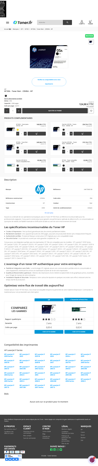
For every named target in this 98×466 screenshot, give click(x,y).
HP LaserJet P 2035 (86, 355)
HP (81, 429)
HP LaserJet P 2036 (24, 361)
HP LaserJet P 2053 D (9, 368)
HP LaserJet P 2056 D (40, 380)
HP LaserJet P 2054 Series (9, 374)
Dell (82, 440)
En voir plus (49, 213)
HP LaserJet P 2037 (55, 361)
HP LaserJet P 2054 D (70, 368)
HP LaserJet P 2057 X (55, 386)
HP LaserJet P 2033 (24, 355)
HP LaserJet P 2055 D (55, 374)
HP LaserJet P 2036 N (40, 361)
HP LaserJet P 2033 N (40, 355)
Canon (83, 432)
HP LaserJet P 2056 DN (55, 380)
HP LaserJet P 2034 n (70, 355)
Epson (83, 435)
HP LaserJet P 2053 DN (24, 368)
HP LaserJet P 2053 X (55, 368)
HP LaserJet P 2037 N (70, 361)
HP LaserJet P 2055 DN (70, 374)
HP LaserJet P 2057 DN (24, 386)
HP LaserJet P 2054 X (24, 374)
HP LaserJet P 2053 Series (40, 368)
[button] (81, 22)
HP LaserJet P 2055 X (24, 380)
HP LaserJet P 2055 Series (9, 380)
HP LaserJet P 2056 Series (70, 380)
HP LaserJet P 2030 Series (9, 355)
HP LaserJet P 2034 (55, 355)
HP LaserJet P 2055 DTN (86, 374)
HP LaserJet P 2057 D (9, 386)
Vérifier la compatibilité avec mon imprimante (49, 82)
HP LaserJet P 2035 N (9, 361)
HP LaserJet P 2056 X (86, 380)
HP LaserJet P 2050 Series (86, 361)
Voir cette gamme (48, 332)
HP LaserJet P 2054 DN (86, 368)
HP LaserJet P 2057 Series (40, 386)
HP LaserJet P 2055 (40, 374)
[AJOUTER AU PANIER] (37, 134)
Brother (83, 438)
